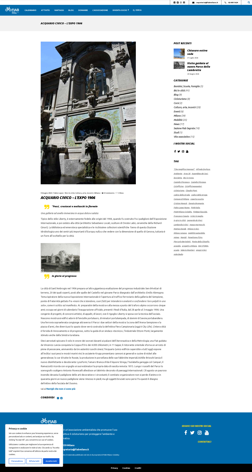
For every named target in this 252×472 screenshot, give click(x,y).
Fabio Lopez (59, 193)
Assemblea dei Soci (200, 174)
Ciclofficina (178, 186)
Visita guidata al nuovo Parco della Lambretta (198, 66)
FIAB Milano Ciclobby (183, 212)
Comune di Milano (181, 199)
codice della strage (199, 195)
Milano (97, 193)
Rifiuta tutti (34, 461)
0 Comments (109, 193)
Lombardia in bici (181, 225)
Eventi (177, 111)
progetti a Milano (189, 246)
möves (176, 237)
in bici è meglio (196, 216)
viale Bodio (178, 254)
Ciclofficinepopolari (193, 186)
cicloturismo (179, 191)
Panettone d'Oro (195, 237)
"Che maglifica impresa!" (184, 169)
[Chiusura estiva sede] (179, 54)
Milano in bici (193, 229)
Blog (176, 94)
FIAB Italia (195, 208)
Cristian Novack (180, 203)
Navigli (183, 237)
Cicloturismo (180, 99)
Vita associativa (182, 136)
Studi (176, 132)
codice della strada (182, 195)
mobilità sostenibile (196, 233)
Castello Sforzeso (198, 182)
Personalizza (17, 461)
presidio (177, 246)
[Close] (61, 425)
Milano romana (180, 233)
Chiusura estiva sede (197, 52)
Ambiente (178, 174)
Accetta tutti (51, 461)
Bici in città (70, 193)
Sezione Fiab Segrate (184, 128)
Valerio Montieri (187, 250)
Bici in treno (188, 178)
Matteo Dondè (180, 229)
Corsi (176, 103)
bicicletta (178, 178)
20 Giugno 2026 (193, 74)
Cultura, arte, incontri (84, 193)
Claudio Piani (191, 191)
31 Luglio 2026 (192, 58)
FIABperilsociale (200, 212)
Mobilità (178, 120)
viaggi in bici (201, 250)
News (176, 124)
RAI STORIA (203, 246)
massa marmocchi (197, 225)
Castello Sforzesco (181, 182)
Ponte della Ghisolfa (200, 242)
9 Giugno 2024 (46, 193)
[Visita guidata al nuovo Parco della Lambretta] (179, 65)
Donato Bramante (196, 203)
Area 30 (186, 174)
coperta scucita (196, 199)
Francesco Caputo (181, 216)
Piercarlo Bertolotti (182, 242)
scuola (176, 250)
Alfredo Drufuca (203, 169)
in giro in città (179, 220)
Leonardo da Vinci (194, 220)
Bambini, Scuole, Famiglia (187, 86)
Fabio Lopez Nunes (181, 208)
